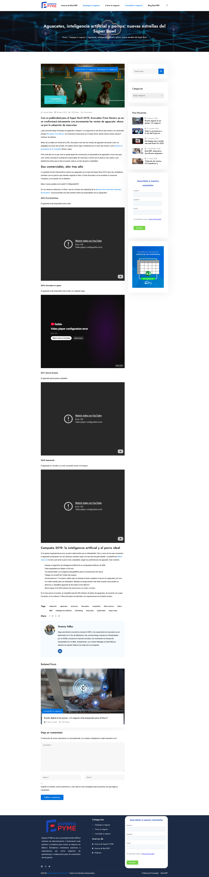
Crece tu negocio (112, 5)
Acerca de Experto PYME (104, 844)
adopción (53, 606)
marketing (79, 611)
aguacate (63, 606)
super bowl (113, 611)
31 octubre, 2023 (153, 128)
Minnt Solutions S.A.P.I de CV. (58, 873)
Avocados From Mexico (56, 134)
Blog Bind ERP (153, 5)
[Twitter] (52, 616)
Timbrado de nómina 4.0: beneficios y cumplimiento (153, 163)
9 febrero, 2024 (152, 118)
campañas (96, 606)
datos (119, 606)
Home (64, 37)
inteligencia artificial (64, 611)
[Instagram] (45, 866)
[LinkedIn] (56, 616)
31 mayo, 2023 (152, 158)
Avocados (85, 606)
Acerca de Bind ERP (69, 5)
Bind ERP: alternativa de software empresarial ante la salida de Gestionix (154, 154)
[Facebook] (50, 616)
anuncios (74, 606)
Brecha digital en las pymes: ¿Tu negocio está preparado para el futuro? (76, 718)
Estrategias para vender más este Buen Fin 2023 (154, 142)
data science (109, 606)
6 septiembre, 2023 (153, 148)
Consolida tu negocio (133, 5)
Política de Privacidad (150, 873)
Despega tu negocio (91, 5)
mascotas (90, 611)
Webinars (97, 852)
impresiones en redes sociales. (84, 588)
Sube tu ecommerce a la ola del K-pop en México (153, 133)
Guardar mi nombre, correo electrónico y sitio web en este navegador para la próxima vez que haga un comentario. (79, 788)
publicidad (101, 611)
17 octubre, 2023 (153, 138)
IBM (50, 611)
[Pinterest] (59, 616)
